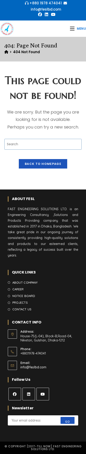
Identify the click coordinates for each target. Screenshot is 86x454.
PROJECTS (20, 302)
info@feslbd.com (33, 367)
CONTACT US (21, 309)
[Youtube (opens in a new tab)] (52, 14)
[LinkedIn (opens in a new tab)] (46, 14)
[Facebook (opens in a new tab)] (40, 14)
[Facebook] (14, 394)
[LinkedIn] (28, 394)
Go (67, 421)
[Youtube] (42, 394)
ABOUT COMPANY (25, 282)
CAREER (18, 289)
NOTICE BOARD (23, 296)
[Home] (6, 51)
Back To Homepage (43, 164)
